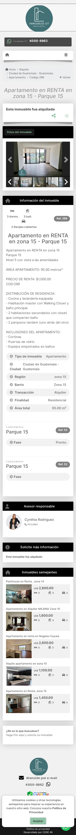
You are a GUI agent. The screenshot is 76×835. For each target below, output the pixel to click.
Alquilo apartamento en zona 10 (26, 663)
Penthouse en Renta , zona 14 (25, 581)
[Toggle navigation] (66, 55)
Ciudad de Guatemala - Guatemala (31, 73)
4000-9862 (38, 41)
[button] (11, 159)
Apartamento (17, 77)
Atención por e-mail (41, 778)
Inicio (12, 69)
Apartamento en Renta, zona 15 (26, 691)
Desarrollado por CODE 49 (38, 832)
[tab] (19, 132)
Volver (66, 77)
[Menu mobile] (7, 55)
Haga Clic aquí (15, 735)
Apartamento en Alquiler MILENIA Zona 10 (33, 609)
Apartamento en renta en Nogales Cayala (32, 636)
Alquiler (24, 69)
